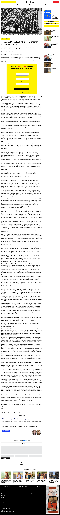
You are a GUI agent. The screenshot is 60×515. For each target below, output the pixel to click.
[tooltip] (24, 440)
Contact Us (3, 500)
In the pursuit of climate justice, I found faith (41, 481)
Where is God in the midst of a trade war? (55, 44)
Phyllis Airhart (6, 51)
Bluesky (32, 493)
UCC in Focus (6, 38)
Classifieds (3, 497)
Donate (17, 488)
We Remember (18, 491)
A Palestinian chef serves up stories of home (29, 481)
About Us (3, 499)
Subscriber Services (4, 488)
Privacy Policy (3, 495)
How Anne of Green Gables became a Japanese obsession (55, 38)
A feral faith (53, 68)
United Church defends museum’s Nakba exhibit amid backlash (53, 481)
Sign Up (22, 89)
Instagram (32, 491)
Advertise (3, 491)
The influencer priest (53, 31)
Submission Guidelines (5, 493)
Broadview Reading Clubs (5, 502)
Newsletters (33, 488)
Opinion (21, 464)
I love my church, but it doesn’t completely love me (17, 481)
